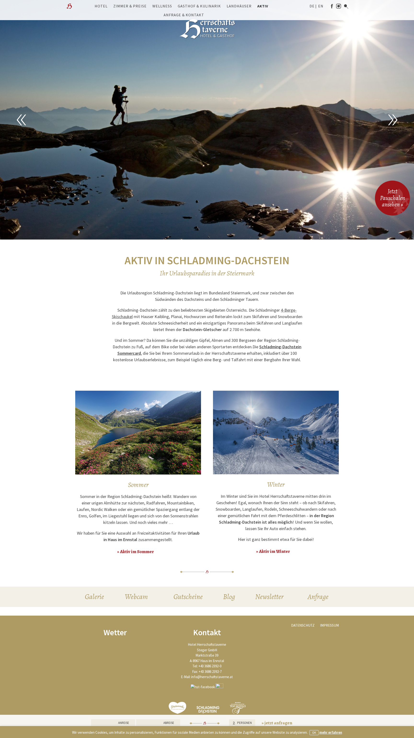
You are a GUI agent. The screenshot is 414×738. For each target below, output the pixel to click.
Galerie (94, 596)
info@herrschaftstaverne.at (212, 677)
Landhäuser (239, 6)
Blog (229, 596)
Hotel (101, 6)
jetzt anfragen (278, 723)
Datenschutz (303, 625)
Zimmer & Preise (130, 6)
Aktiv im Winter (274, 551)
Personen (244, 723)
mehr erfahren (330, 732)
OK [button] (314, 733)
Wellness (162, 6)
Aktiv (262, 6)
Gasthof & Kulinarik (199, 6)
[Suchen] (346, 6)
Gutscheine (188, 596)
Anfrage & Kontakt (184, 14)
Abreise (168, 723)
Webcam (136, 596)
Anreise (123, 723)
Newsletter (269, 596)
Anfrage (318, 596)
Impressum (329, 625)
